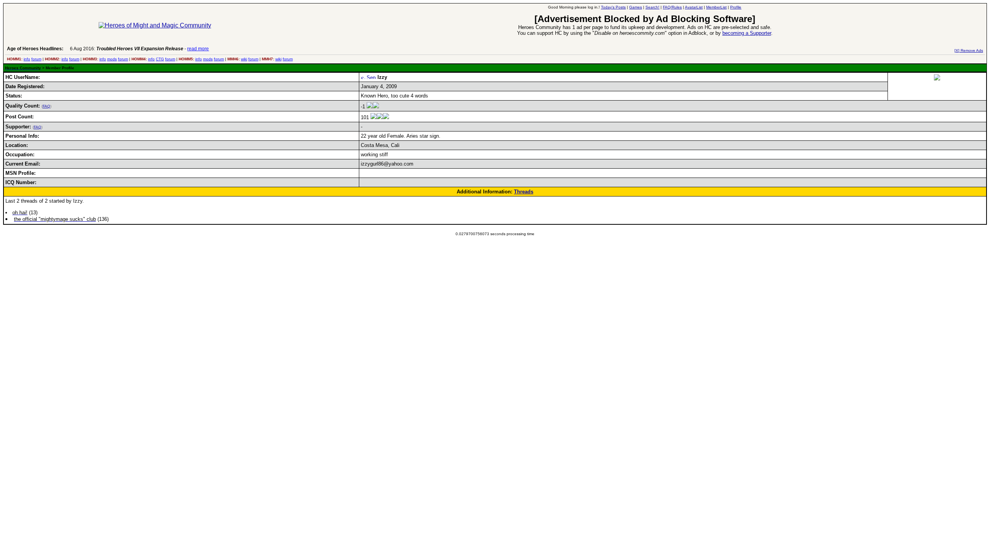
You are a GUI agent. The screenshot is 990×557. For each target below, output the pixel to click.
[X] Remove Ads (968, 50)
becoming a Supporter (746, 33)
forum (36, 59)
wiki (244, 59)
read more (198, 48)
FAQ (46, 106)
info (27, 59)
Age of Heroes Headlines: (35, 48)
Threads (523, 192)
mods (112, 59)
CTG (160, 59)
